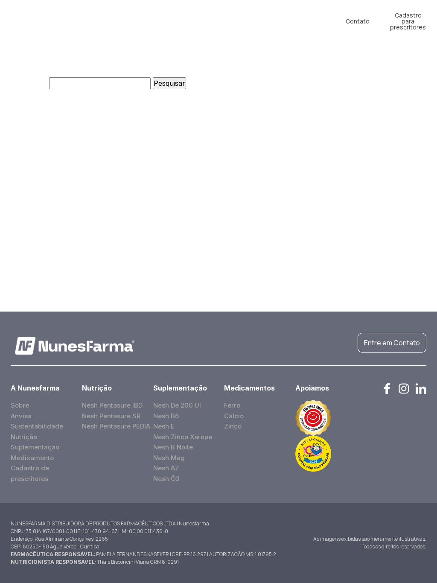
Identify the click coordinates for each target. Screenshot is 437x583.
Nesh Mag (169, 458)
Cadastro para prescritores (408, 21)
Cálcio (234, 416)
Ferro (232, 405)
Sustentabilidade (37, 426)
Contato (358, 21)
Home (37, 18)
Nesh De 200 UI (177, 405)
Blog (267, 18)
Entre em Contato (392, 342)
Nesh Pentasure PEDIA (116, 426)
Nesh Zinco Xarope (182, 437)
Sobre (20, 405)
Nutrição (121, 18)
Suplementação (170, 18)
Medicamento (227, 18)
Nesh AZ (166, 468)
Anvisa (21, 416)
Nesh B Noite (173, 447)
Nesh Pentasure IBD (112, 405)
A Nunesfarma (77, 21)
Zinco (233, 426)
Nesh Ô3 (166, 479)
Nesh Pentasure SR (111, 416)
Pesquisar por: (23, 83)
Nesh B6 (166, 416)
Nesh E (164, 426)
